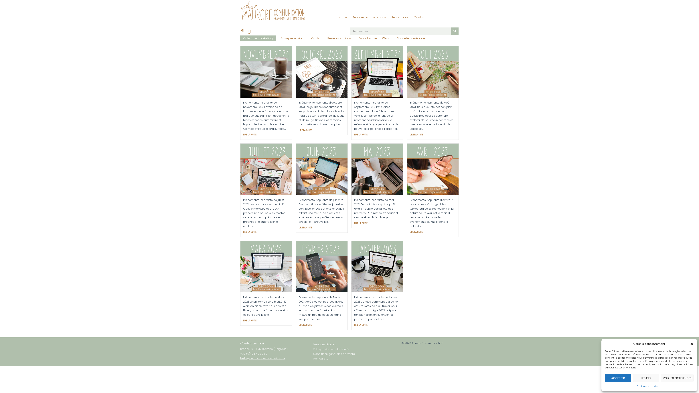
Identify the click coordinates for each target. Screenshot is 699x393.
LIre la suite (249, 134)
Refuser (646, 378)
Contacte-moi (252, 343)
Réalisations (400, 17)
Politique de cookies (647, 386)
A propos (379, 17)
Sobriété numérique (411, 38)
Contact (420, 17)
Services (358, 17)
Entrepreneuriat (292, 38)
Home (343, 17)
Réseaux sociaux (339, 38)
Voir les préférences (677, 378)
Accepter (618, 378)
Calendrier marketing (258, 38)
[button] (692, 344)
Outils (315, 38)
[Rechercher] (455, 31)
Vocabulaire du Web (374, 38)
